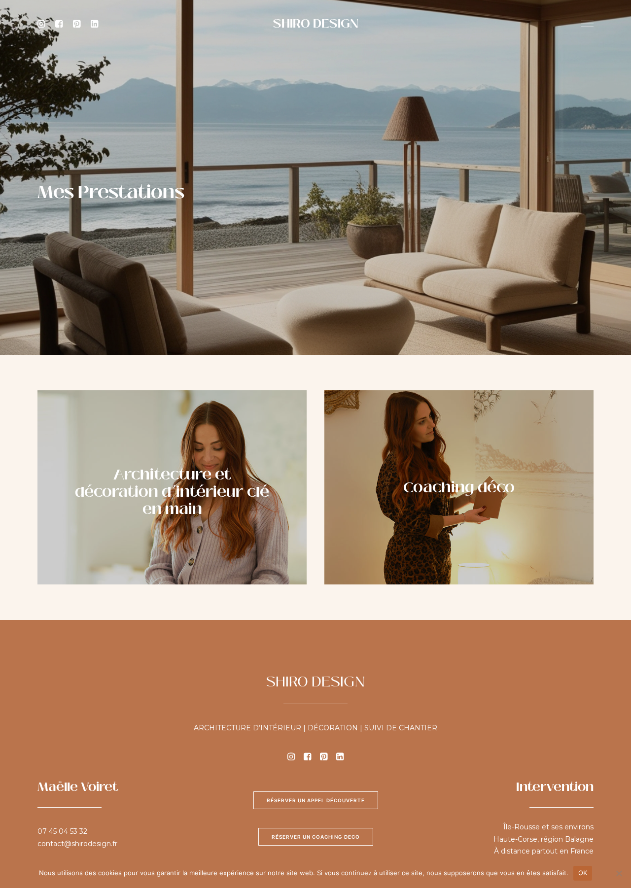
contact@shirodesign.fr (77, 843)
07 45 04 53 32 (62, 831)
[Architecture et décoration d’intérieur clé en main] (163, 487)
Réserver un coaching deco (316, 837)
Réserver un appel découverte (316, 800)
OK (583, 873)
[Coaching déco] (450, 487)
